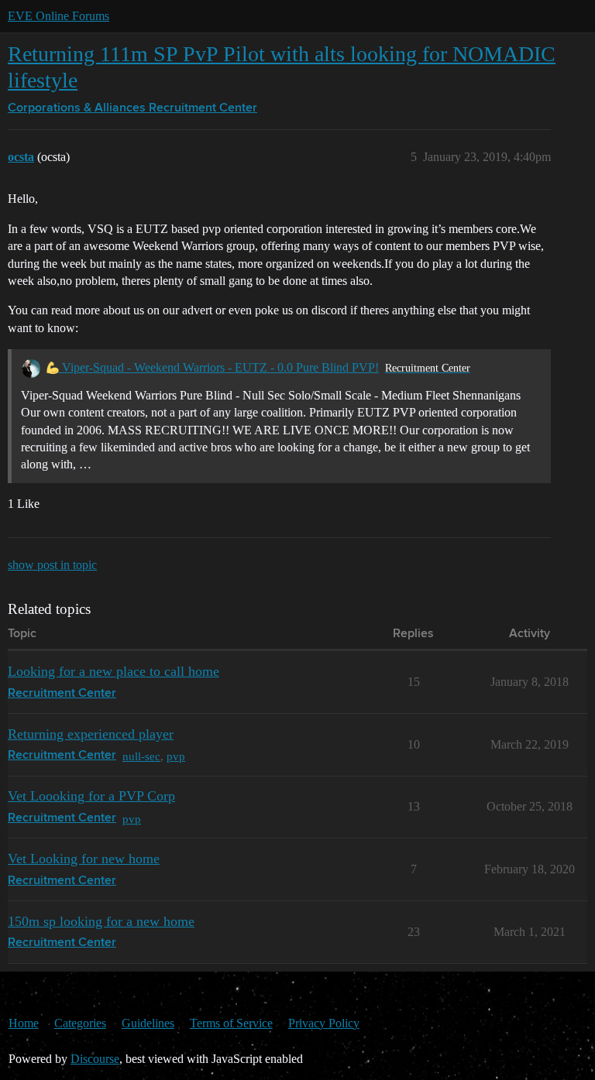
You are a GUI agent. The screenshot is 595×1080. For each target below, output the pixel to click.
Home (24, 1023)
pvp (176, 756)
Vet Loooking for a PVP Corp (91, 796)
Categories (80, 1023)
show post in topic (52, 564)
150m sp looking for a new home (101, 921)
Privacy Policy (323, 1023)
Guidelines (148, 1023)
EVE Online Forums (58, 15)
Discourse (95, 1058)
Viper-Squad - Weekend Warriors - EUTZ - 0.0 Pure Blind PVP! (219, 367)
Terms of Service (231, 1023)
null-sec (141, 756)
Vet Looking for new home (84, 858)
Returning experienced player (91, 734)
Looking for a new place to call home (113, 671)
